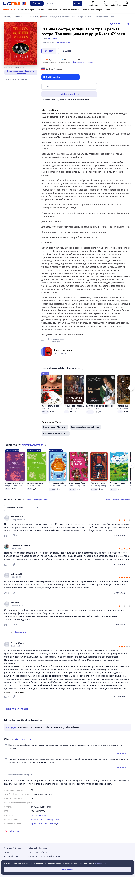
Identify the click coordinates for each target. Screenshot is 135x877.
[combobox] (59, 3)
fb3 (42, 824)
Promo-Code (9, 9)
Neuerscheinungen (26, 9)
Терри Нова (46, 408)
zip (58, 824)
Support (8, 852)
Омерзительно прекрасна (51, 406)
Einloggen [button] (11, 727)
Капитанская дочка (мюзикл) (99, 406)
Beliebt (41, 9)
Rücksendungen (11, 856)
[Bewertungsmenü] (128, 535)
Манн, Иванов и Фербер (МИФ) (45, 819)
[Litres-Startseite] (14, 3)
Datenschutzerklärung (37, 852)
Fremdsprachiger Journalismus (85, 427)
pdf (51, 824)
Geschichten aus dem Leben (55, 433)
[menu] (23, 508)
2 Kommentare (20, 632)
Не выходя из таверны (74, 406)
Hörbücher (52, 9)
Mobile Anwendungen (92, 9)
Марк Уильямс (33, 486)
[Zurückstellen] (59, 377)
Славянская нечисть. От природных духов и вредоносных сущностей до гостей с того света (15, 483)
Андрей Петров (93, 408)
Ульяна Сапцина (38, 815)
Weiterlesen (100, 864)
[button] (49, 60)
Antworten (119, 535)
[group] (67, 518)
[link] (64, 516)
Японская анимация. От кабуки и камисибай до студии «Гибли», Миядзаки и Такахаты (119, 483)
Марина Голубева (13, 486)
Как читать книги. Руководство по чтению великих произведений (98, 483)
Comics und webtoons (69, 9)
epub (33, 824)
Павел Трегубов (71, 408)
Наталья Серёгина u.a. (78, 486)
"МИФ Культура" (63, 42)
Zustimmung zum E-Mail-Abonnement (45, 856)
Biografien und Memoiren (54, 427)
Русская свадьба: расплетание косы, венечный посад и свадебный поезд (58, 483)
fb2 (38, 824)
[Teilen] (128, 23)
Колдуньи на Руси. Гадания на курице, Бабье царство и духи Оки (78, 483)
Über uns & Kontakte (13, 848)
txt (55, 824)
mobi (46, 824)
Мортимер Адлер (98, 486)
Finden (77, 3)
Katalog (38, 3)
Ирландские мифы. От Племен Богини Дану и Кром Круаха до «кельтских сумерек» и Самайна (36, 483)
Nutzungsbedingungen (38, 848)
